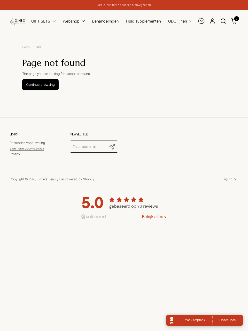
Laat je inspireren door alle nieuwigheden (124, 5)
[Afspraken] (201, 21)
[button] (223, 21)
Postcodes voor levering (27, 143)
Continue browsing (40, 85)
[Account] (212, 21)
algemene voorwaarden (27, 148)
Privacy (15, 154)
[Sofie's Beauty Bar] (17, 21)
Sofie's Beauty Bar (51, 179)
